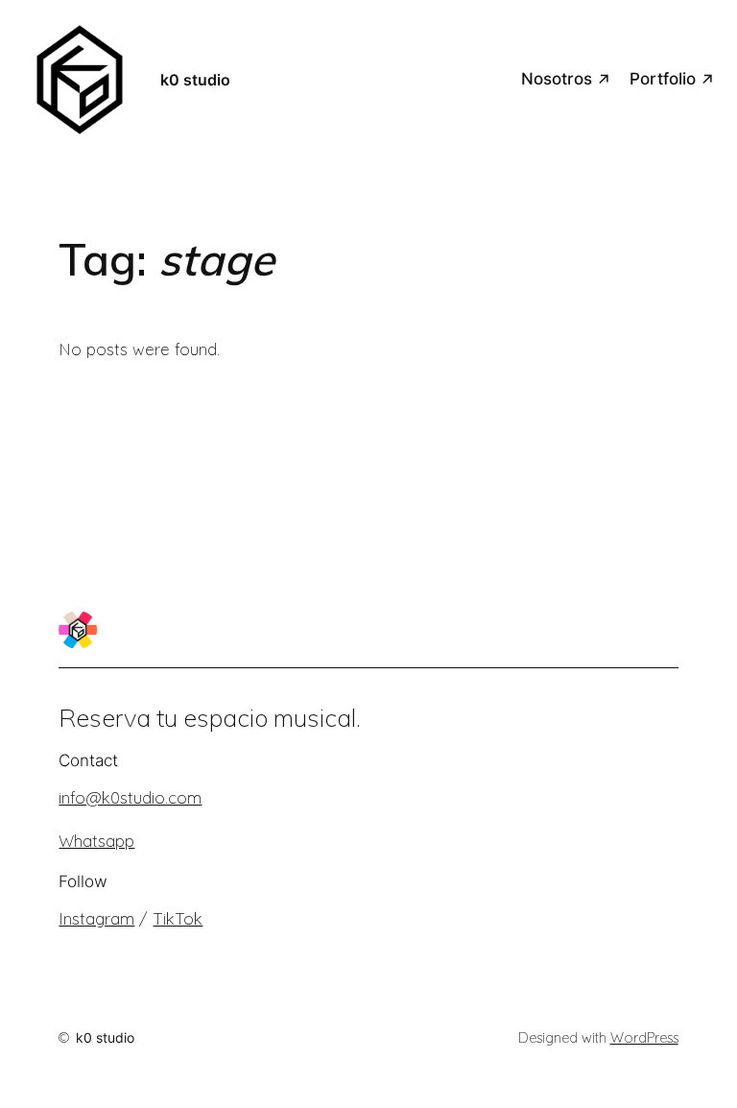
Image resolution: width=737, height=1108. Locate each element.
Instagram (96, 918)
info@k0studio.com (130, 797)
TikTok (177, 918)
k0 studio (195, 79)
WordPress (644, 1038)
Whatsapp (96, 841)
